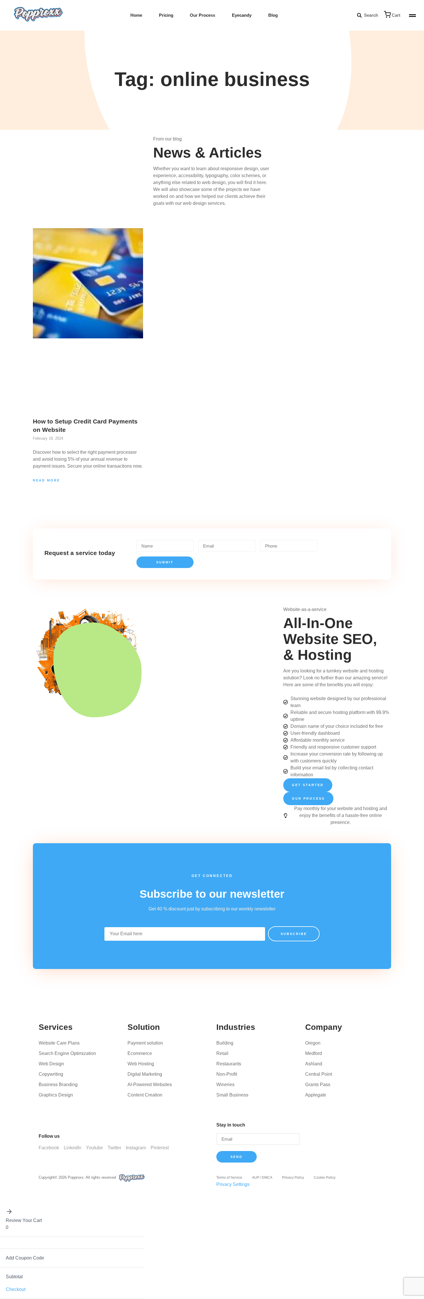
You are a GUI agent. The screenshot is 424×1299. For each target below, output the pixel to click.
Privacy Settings (232, 1184)
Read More (46, 480)
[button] (359, 15)
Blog (273, 15)
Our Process (202, 15)
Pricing (166, 15)
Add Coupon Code (25, 1257)
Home (136, 15)
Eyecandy (242, 15)
